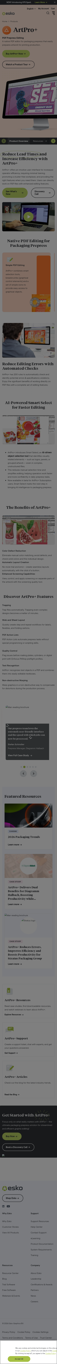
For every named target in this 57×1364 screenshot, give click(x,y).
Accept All (19, 1359)
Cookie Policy (25, 1350)
